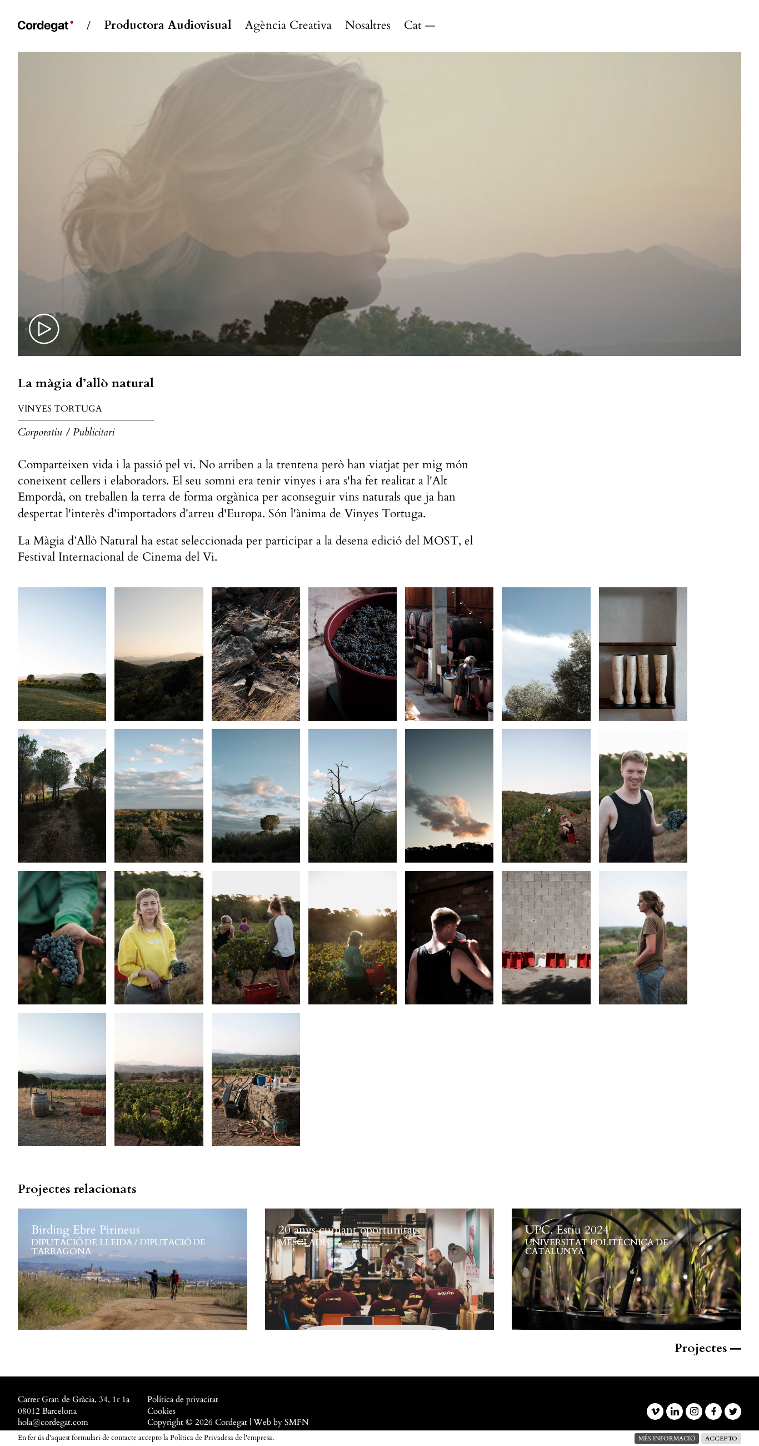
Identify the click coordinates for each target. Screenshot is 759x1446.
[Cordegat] (45, 26)
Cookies (161, 1411)
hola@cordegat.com (53, 1422)
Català (413, 26)
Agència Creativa (288, 26)
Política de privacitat (182, 1399)
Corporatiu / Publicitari (66, 432)
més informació (666, 1438)
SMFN (296, 1422)
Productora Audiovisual (168, 26)
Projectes (701, 1348)
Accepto (721, 1438)
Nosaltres (368, 26)
